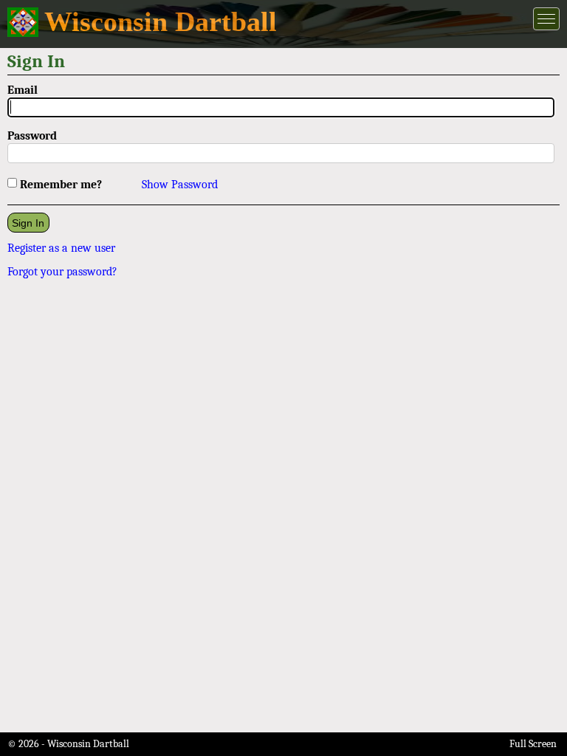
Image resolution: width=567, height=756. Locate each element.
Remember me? (61, 184)
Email (22, 90)
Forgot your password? (62, 271)
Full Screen (533, 744)
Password (32, 135)
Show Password (180, 184)
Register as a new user (61, 248)
